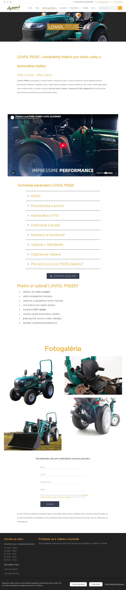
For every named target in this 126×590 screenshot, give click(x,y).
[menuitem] (30, 8)
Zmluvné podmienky (64, 497)
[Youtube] (10, 2)
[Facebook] (4, 2)
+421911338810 (117, 2)
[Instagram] (7, 2)
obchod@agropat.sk (103, 2)
